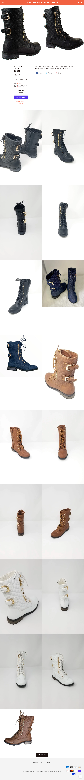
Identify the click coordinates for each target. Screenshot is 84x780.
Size (16, 75)
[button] (21, 86)
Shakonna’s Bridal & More (42, 2)
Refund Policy (46, 762)
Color (16, 79)
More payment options (21, 102)
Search (35, 762)
